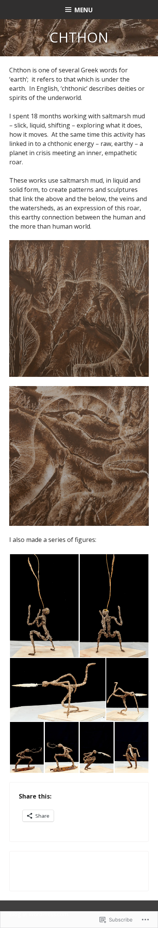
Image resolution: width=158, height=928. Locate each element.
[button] (44, 605)
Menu (83, 10)
